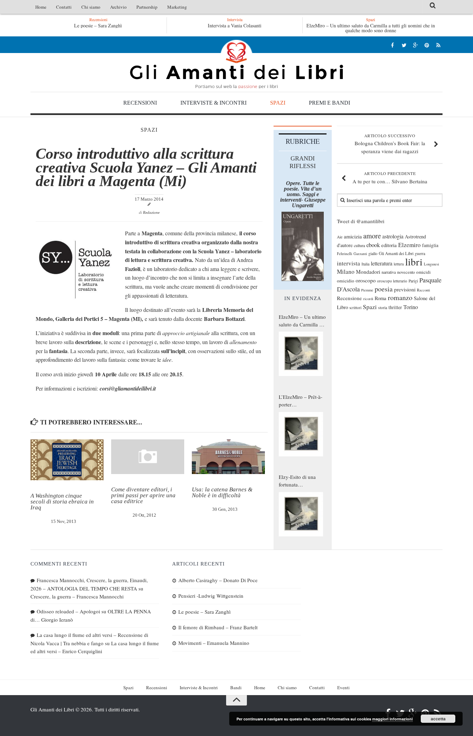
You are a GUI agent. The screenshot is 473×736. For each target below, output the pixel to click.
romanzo (400, 297)
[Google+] (415, 45)
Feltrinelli (344, 253)
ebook (373, 245)
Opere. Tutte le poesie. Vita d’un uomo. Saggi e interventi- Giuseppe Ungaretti (302, 194)
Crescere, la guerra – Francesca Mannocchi (77, 596)
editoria (389, 245)
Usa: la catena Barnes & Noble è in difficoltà (222, 492)
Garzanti (360, 253)
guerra (420, 253)
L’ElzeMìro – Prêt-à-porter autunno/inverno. (300, 401)
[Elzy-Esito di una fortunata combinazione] (301, 514)
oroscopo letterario (392, 280)
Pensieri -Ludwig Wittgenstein (210, 595)
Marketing (177, 7)
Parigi (413, 280)
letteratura (381, 263)
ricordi (368, 298)
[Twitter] (404, 45)
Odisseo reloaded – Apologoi (68, 611)
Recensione (349, 298)
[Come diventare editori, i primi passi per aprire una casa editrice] (147, 456)
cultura (359, 245)
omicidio (345, 281)
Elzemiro (409, 245)
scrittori (355, 307)
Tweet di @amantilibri (360, 221)
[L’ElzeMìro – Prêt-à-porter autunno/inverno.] (301, 434)
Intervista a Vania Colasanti (234, 25)
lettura (399, 263)
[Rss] (438, 45)
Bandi (236, 687)
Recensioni (140, 103)
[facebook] (392, 45)
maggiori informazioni (392, 718)
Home (40, 7)
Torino (410, 307)
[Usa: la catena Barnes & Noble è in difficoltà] (228, 456)
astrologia (392, 236)
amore (372, 235)
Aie (339, 236)
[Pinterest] (426, 45)
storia (382, 307)
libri (413, 261)
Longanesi (431, 264)
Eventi (343, 687)
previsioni (405, 289)
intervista (348, 263)
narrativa (389, 272)
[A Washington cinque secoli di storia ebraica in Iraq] (67, 459)
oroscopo (366, 280)
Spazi (277, 103)
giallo (372, 253)
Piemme (367, 290)
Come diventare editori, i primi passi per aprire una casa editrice (143, 495)
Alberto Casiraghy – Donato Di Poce (218, 580)
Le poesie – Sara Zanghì (98, 25)
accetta (438, 719)
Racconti (423, 290)
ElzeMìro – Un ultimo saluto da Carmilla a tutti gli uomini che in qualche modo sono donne (370, 28)
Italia (365, 263)
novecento (406, 272)
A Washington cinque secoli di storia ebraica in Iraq (62, 501)
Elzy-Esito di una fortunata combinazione (297, 481)
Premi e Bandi (329, 103)
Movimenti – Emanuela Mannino (213, 642)
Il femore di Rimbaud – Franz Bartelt (218, 627)
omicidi (423, 272)
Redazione (151, 212)
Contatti (64, 7)
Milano (346, 271)
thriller (395, 307)
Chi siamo (90, 7)
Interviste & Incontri (213, 103)
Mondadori (368, 271)
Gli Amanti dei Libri (236, 64)
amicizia (353, 236)
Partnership (147, 7)
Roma (380, 298)
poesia (384, 288)
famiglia (430, 245)
